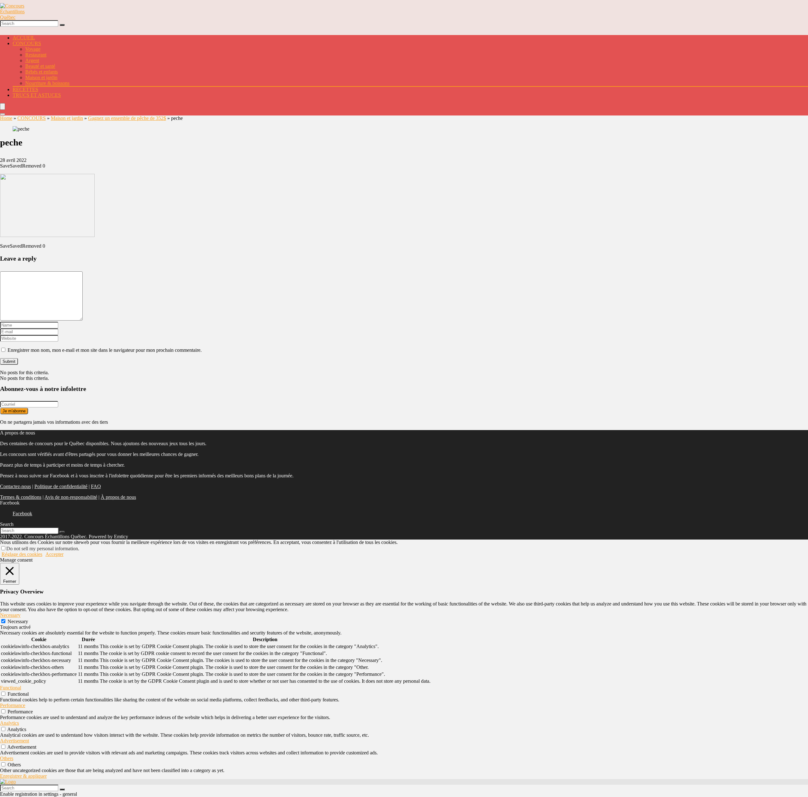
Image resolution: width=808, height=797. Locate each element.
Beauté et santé (40, 66)
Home (6, 118)
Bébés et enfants (41, 71)
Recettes (25, 89)
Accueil (24, 37)
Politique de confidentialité (60, 486)
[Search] (62, 25)
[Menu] (2, 106)
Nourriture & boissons (47, 83)
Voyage (32, 49)
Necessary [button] (10, 615)
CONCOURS (27, 43)
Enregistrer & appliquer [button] (23, 776)
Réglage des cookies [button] (22, 554)
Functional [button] (10, 687)
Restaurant (35, 54)
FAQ (96, 486)
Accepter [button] (54, 554)
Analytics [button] (9, 723)
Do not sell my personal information (42, 548)
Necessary (18, 621)
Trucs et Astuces (37, 95)
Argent (32, 60)
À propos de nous (118, 497)
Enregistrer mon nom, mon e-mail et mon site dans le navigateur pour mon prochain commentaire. (105, 350)
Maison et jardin (41, 77)
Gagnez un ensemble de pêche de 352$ (127, 118)
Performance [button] (12, 705)
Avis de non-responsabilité (71, 497)
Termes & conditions (20, 497)
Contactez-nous (15, 486)
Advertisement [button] (14, 740)
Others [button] (6, 758)
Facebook (22, 513)
